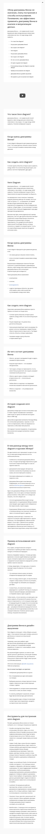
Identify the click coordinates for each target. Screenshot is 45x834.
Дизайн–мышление (27, 664)
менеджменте (14, 285)
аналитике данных (19, 485)
